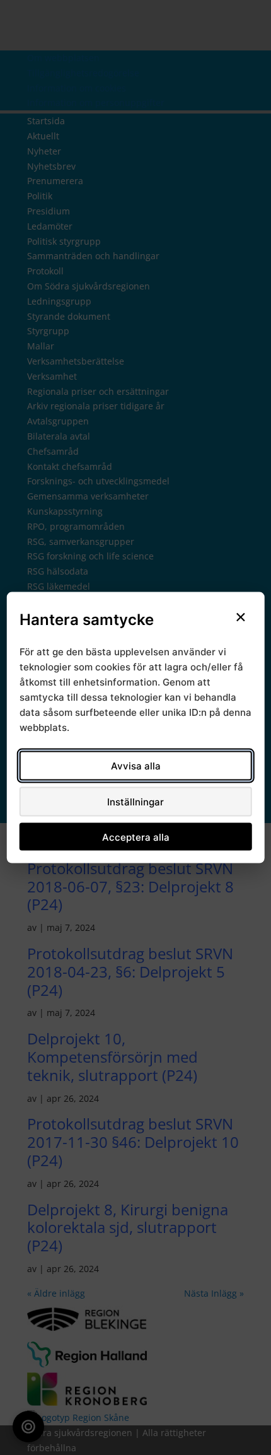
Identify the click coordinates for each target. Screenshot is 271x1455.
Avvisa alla (136, 766)
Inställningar (135, 802)
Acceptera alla (136, 837)
